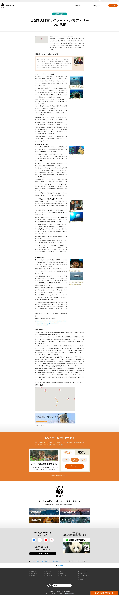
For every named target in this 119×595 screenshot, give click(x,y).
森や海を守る (76, 521)
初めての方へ (63, 571)
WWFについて (96, 5)
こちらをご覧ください (69, 593)
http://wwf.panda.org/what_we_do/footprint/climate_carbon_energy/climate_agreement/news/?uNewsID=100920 (51, 323)
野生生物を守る (45, 521)
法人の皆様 (47, 573)
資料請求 (110, 0)
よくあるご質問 (48, 575)
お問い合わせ (63, 575)
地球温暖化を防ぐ (59, 14)
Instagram (52, 540)
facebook (34, 540)
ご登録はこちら (42, 553)
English (81, 579)
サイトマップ (83, 577)
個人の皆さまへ (94, 0)
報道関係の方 (63, 573)
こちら (66, 475)
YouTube (46, 540)
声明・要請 (82, 573)
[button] (41, 39)
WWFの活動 (77, 5)
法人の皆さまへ (103, 0)
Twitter (40, 540)
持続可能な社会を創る (76, 513)
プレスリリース (83, 571)
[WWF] (29, 561)
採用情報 (33, 575)
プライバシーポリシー (85, 575)
